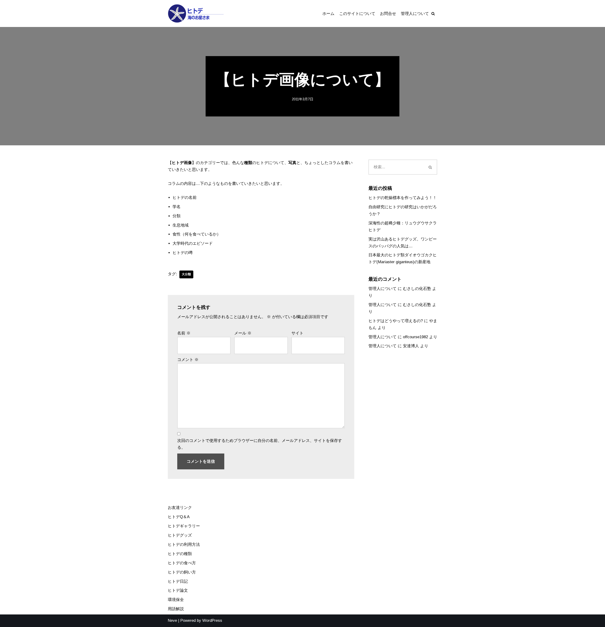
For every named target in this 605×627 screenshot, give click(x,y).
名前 (183, 333)
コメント (188, 359)
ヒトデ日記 (178, 581)
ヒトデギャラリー (184, 526)
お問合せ (388, 13)
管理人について (415, 13)
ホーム (328, 13)
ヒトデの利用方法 (184, 544)
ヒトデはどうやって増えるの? (395, 321)
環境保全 (176, 599)
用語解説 (176, 609)
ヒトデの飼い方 (182, 572)
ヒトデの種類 (180, 553)
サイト (297, 333)
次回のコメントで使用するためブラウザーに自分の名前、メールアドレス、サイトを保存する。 (259, 444)
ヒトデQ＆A (179, 517)
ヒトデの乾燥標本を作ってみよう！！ (402, 198)
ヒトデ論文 (178, 590)
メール (242, 333)
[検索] (433, 13)
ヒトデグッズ (180, 535)
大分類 (186, 274)
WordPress (212, 620)
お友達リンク (180, 507)
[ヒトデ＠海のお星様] (196, 13)
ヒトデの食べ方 (182, 563)
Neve (172, 620)
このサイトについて (357, 13)
